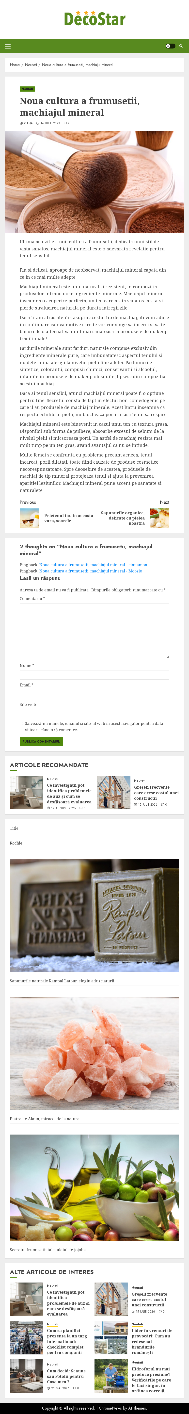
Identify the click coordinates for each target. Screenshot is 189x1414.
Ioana (28, 124)
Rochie (16, 843)
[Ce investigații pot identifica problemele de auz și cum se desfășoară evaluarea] (26, 792)
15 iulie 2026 (148, 805)
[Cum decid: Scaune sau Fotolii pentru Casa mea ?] (26, 1376)
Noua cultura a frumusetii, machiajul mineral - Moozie (90, 571)
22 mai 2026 (60, 1389)
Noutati (27, 89)
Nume (27, 665)
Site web (28, 704)
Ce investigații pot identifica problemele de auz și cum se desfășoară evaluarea (69, 793)
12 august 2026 (63, 809)
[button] (8, 46)
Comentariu (32, 598)
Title (14, 828)
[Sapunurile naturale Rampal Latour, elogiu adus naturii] (94, 915)
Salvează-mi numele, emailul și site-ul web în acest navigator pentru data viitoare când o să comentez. (94, 726)
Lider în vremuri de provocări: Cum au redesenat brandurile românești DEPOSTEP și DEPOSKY (152, 1347)
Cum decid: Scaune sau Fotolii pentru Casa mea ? (66, 1376)
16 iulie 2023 (50, 124)
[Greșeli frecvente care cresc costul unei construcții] (113, 792)
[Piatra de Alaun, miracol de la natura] (94, 1053)
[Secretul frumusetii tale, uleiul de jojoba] (94, 1188)
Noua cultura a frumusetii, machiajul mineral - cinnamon (93, 565)
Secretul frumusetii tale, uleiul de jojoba (48, 1249)
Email (26, 685)
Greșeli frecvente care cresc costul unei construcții (156, 792)
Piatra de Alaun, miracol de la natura (44, 1118)
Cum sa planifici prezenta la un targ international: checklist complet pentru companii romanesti (67, 1344)
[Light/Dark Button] (170, 46)
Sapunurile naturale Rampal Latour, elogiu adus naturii (62, 981)
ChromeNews (110, 1408)
